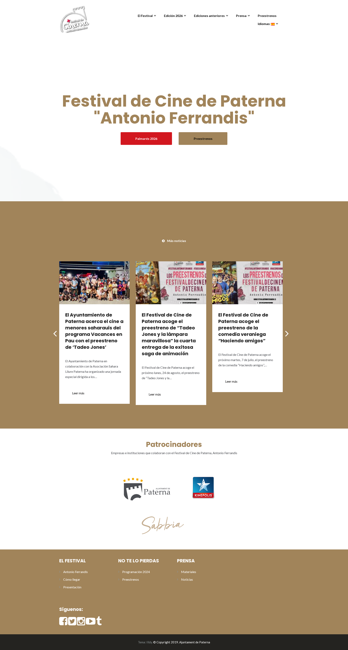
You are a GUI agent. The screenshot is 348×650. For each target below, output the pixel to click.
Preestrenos (267, 16)
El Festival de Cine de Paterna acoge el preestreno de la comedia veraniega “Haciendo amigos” (243, 328)
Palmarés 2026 (146, 138)
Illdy (149, 642)
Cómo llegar (71, 579)
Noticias (187, 579)
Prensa (241, 16)
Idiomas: (264, 24)
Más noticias (176, 241)
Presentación (72, 587)
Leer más (78, 393)
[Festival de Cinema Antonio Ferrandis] (74, 19)
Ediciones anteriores (209, 16)
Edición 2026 (173, 16)
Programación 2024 (136, 572)
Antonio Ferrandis (75, 572)
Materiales (188, 572)
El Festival (145, 16)
